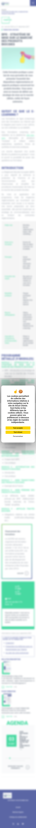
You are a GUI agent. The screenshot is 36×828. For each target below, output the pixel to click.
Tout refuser (18, 432)
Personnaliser (18, 436)
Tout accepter (18, 428)
